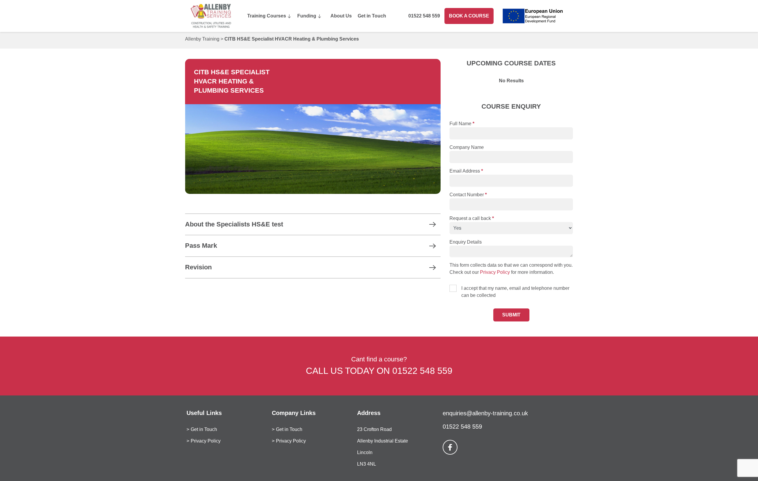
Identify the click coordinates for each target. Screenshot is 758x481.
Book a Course (469, 15)
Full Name (461, 123)
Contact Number (468, 194)
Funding (306, 15)
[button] (313, 224)
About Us (341, 15)
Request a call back (471, 218)
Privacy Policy (495, 272)
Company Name (466, 147)
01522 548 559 (424, 15)
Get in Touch (372, 15)
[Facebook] (450, 447)
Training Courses (266, 15)
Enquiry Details (465, 241)
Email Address (466, 170)
